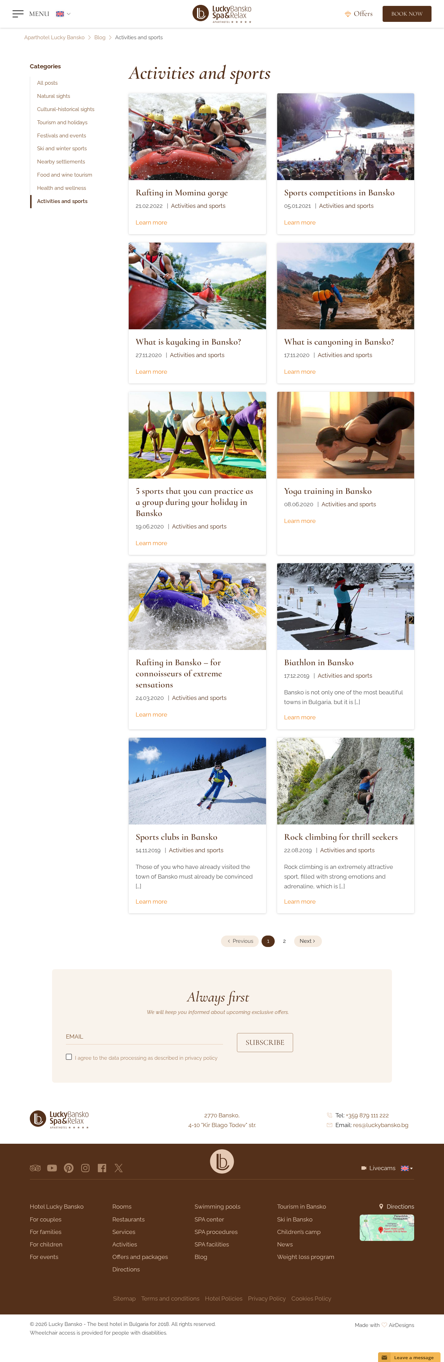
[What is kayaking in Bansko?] (197, 286)
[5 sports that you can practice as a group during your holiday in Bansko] (197, 435)
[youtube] (52, 1168)
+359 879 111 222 (367, 1115)
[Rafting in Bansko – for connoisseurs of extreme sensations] (197, 606)
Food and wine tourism (64, 175)
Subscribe (265, 1042)
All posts (47, 83)
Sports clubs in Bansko (176, 836)
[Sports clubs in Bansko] (197, 781)
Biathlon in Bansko (319, 662)
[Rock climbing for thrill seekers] (346, 781)
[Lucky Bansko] (222, 14)
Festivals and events (61, 136)
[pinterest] (68, 1168)
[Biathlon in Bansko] (346, 606)
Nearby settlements (61, 162)
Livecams (382, 1168)
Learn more (151, 222)
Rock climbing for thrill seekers (341, 836)
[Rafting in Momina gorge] (197, 136)
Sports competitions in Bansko (339, 192)
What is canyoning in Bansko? (339, 341)
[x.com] (118, 1168)
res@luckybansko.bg (381, 1125)
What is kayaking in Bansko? (188, 341)
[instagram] (85, 1168)
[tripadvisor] (35, 1168)
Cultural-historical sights (65, 109)
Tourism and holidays (62, 122)
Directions (400, 1206)
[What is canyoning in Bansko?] (346, 286)
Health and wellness (61, 188)
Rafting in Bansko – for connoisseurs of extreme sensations (179, 673)
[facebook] (102, 1168)
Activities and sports (62, 201)
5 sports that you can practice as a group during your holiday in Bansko (194, 501)
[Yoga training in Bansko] (346, 435)
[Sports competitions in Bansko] (346, 136)
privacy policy (201, 1058)
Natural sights (53, 96)
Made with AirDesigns (384, 1325)
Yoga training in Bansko (328, 490)
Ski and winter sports (62, 148)
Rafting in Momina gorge (182, 192)
